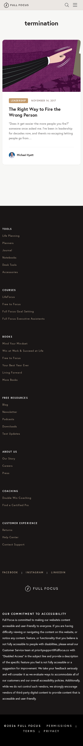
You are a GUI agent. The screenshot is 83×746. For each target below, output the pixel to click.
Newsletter (9, 411)
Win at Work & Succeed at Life (23, 350)
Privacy (52, 731)
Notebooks (9, 257)
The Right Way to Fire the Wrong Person (35, 112)
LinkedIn (58, 572)
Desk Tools (9, 264)
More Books (10, 379)
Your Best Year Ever (15, 365)
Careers (7, 465)
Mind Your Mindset (15, 343)
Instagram (34, 572)
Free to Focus (11, 304)
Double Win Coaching (16, 497)
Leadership (18, 100)
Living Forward (12, 372)
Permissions (59, 726)
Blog (5, 404)
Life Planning (11, 235)
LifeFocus (8, 296)
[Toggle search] (67, 5)
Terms (29, 731)
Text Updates (11, 433)
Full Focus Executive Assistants (23, 318)
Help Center (10, 537)
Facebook (10, 572)
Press (5, 473)
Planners (8, 243)
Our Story (8, 458)
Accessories (10, 272)
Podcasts (8, 419)
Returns (7, 530)
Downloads (9, 426)
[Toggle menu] (75, 5)
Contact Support (13, 544)
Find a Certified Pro (15, 505)
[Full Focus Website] (41, 588)
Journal (7, 250)
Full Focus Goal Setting (18, 311)
